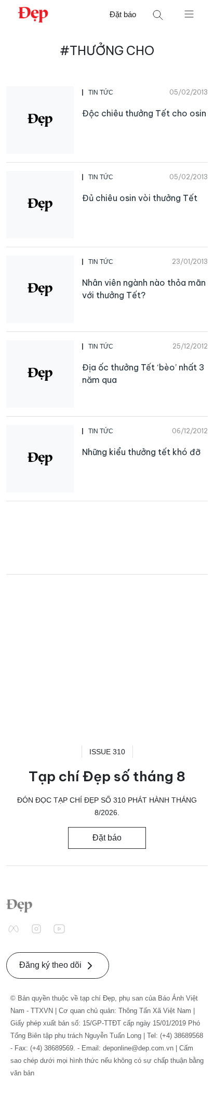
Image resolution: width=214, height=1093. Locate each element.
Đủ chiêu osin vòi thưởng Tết (139, 198)
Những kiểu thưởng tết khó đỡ (141, 452)
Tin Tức (100, 92)
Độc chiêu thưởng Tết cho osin (144, 113)
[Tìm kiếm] (158, 14)
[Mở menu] (189, 13)
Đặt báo (123, 14)
